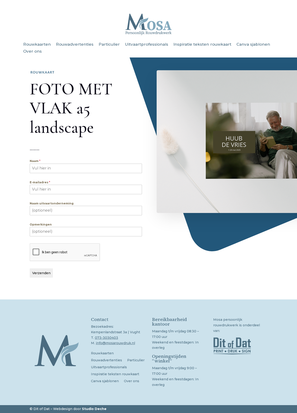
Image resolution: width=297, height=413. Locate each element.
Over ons (32, 52)
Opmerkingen (41, 224)
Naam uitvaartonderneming (52, 203)
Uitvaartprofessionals (146, 45)
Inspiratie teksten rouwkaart (202, 45)
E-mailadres (40, 182)
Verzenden (41, 273)
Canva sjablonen (253, 45)
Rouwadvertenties (75, 45)
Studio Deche (94, 409)
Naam (35, 161)
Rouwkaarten (37, 45)
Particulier (109, 45)
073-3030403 (106, 338)
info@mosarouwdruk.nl (115, 343)
